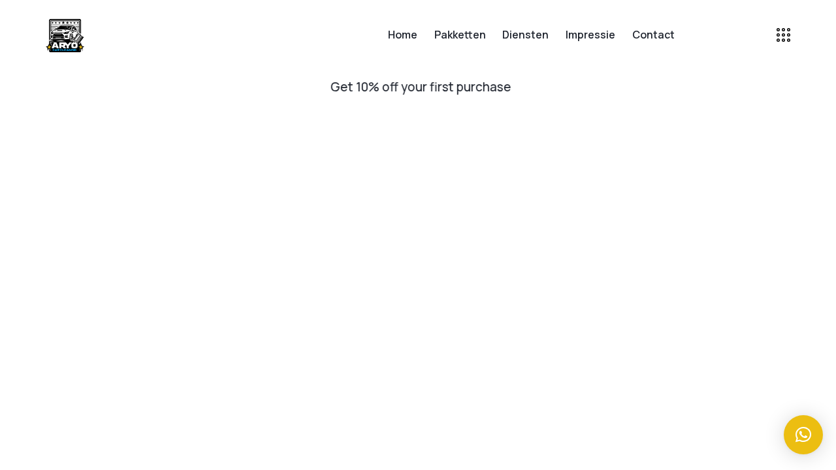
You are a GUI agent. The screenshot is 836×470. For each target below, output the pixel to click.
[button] (260, 87)
